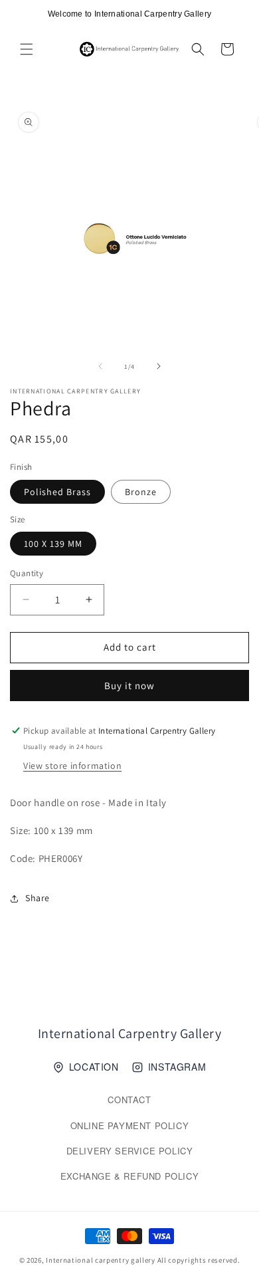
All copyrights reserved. (198, 1260)
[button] (26, 49)
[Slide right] (158, 366)
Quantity (26, 573)
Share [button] (37, 898)
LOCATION (94, 1066)
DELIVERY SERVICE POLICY (129, 1150)
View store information (72, 766)
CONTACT (129, 1099)
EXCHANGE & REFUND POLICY (129, 1176)
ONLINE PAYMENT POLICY (129, 1125)
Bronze (141, 492)
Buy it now (129, 685)
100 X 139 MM (53, 544)
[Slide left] (100, 366)
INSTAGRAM (177, 1066)
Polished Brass (57, 492)
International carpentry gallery (100, 1260)
